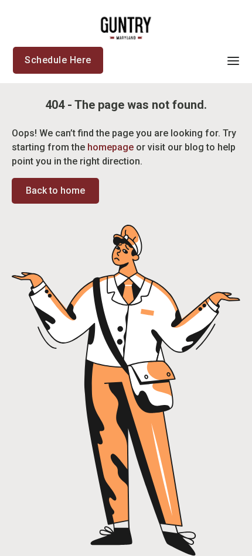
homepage (109, 147)
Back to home (55, 190)
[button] (233, 60)
